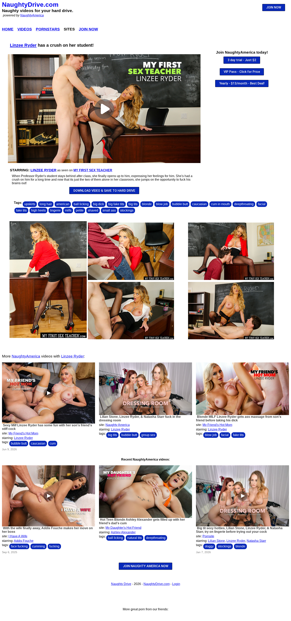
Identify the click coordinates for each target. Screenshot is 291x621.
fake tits (21, 210)
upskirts (29, 204)
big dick (98, 204)
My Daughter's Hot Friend (123, 527)
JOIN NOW (273, 7)
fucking (54, 546)
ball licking (81, 204)
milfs (68, 210)
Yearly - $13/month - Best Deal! (241, 83)
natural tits (134, 537)
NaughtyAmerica (32, 15)
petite (80, 210)
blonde (147, 204)
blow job (162, 204)
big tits (133, 204)
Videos (24, 29)
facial (261, 204)
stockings (126, 210)
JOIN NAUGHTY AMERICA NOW (145, 566)
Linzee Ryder (23, 45)
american (62, 204)
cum (53, 443)
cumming (38, 546)
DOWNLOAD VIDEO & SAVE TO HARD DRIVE (104, 190)
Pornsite (208, 536)
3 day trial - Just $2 (242, 60)
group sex (148, 435)
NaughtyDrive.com (30, 4)
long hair (46, 204)
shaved (93, 210)
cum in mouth (220, 204)
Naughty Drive (121, 584)
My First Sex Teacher (92, 170)
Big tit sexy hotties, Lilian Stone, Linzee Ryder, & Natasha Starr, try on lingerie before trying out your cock (239, 529)
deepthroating (244, 204)
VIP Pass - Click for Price (242, 72)
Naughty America (118, 425)
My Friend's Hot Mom (23, 433)
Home (7, 29)
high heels (38, 210)
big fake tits (116, 204)
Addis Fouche (23, 540)
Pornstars (48, 29)
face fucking (19, 546)
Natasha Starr (256, 540)
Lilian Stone (216, 540)
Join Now (88, 29)
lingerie (55, 210)
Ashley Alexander (123, 532)
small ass (109, 210)
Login (176, 584)
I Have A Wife (18, 536)
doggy (209, 546)
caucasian (199, 204)
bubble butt (180, 204)
